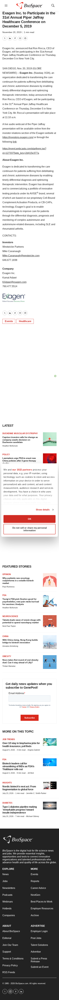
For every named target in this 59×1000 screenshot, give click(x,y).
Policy (6, 454)
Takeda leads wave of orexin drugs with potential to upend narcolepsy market (21, 621)
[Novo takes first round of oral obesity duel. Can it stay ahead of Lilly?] (50, 662)
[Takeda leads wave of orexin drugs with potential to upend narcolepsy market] (50, 622)
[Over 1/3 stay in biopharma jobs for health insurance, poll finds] (50, 742)
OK (29, 519)
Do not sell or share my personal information (29, 529)
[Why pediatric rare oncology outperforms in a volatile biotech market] (50, 580)
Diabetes (7, 803)
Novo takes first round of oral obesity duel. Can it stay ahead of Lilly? (20, 661)
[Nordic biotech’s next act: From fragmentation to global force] (50, 785)
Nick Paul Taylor (9, 626)
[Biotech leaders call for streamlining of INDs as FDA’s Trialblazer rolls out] (50, 762)
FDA (4, 595)
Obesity (6, 656)
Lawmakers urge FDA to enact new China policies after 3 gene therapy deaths (19, 461)
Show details (43, 509)
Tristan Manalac (9, 666)
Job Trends (8, 739)
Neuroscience (10, 616)
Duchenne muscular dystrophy (20, 433)
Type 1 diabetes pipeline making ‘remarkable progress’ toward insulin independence (19, 810)
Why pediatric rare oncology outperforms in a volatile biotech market (18, 580)
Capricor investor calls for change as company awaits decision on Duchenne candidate (20, 440)
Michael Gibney (32, 816)
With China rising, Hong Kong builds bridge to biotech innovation (20, 641)
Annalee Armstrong (10, 646)
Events (9, 321)
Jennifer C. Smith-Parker (36, 793)
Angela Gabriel (34, 750)
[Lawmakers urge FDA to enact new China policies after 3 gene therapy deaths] (50, 460)
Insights (7, 783)
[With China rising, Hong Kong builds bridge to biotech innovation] (50, 642)
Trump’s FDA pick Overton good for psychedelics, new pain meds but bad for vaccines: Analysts (20, 601)
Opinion (6, 574)
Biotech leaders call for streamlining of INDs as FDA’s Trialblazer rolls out (18, 766)
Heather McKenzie (10, 446)
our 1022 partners (22, 469)
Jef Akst (31, 773)
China (5, 636)
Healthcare (25, 321)
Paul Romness (8, 587)
